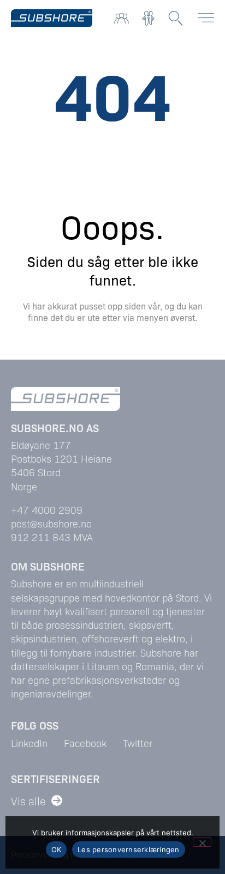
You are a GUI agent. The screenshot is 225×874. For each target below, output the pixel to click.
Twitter (137, 743)
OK (56, 849)
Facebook (85, 743)
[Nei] (202, 842)
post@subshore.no (51, 523)
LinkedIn (29, 743)
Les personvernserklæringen (129, 849)
